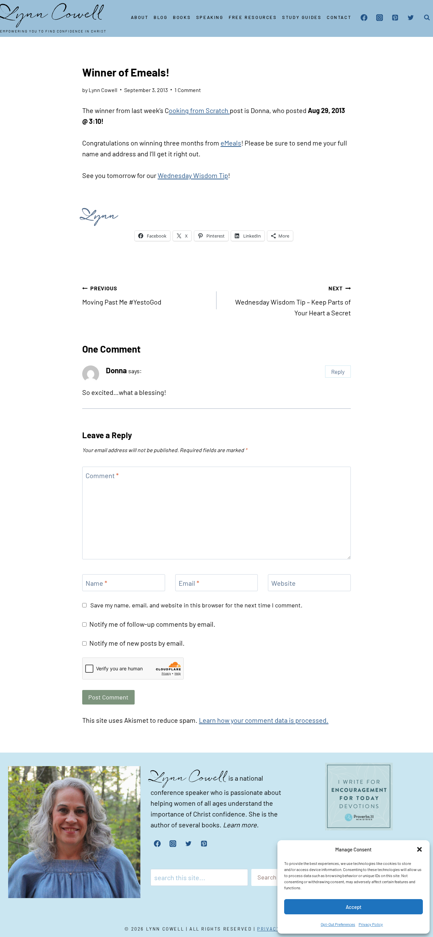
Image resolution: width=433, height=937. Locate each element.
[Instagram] (379, 17)
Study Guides (301, 17)
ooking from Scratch (199, 110)
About (140, 17)
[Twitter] (410, 17)
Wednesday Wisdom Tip (193, 175)
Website (283, 583)
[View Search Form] (427, 18)
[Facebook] (364, 17)
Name (96, 583)
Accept (354, 907)
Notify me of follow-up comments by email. (152, 624)
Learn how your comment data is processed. (263, 720)
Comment (102, 475)
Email (189, 583)
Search (266, 877)
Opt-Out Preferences (338, 924)
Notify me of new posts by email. (137, 643)
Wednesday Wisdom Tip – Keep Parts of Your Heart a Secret (293, 301)
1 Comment (188, 90)
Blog (160, 17)
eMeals (231, 143)
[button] (419, 849)
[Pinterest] (395, 17)
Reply (338, 371)
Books (182, 17)
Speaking (210, 17)
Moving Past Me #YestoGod (121, 295)
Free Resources (253, 17)
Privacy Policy (371, 924)
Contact (339, 17)
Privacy (268, 929)
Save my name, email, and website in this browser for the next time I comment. (196, 605)
